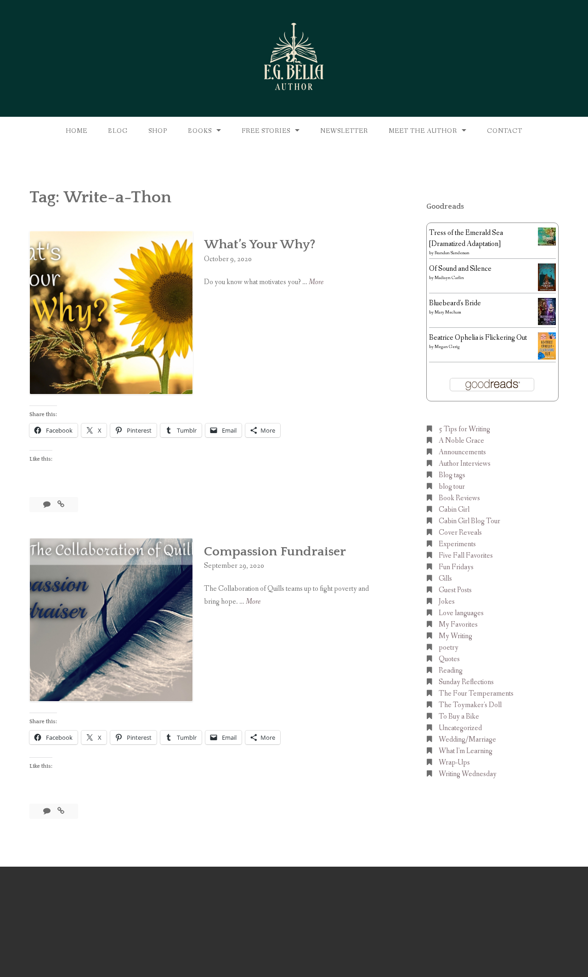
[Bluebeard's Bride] (547, 323)
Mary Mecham (448, 312)
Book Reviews (459, 498)
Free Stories (266, 131)
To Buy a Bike (459, 716)
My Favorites (458, 624)
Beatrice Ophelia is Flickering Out (478, 338)
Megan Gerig (447, 347)
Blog (118, 131)
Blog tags (452, 475)
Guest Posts (455, 590)
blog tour (452, 486)
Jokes (447, 601)
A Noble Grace (461, 441)
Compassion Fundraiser (275, 551)
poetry (448, 647)
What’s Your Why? (260, 244)
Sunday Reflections (466, 682)
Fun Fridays (456, 567)
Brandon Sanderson (452, 253)
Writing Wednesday (468, 774)
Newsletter (344, 131)
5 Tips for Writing (464, 429)
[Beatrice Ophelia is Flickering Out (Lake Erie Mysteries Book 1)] (547, 357)
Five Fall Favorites (466, 555)
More (316, 282)
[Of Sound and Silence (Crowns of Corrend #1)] (547, 289)
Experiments (457, 544)
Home (76, 131)
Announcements (462, 452)
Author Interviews (465, 464)
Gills (445, 578)
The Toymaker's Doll (470, 705)
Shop (157, 131)
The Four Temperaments (476, 693)
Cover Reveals (460, 532)
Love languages (461, 613)
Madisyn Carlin (449, 278)
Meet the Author (423, 131)
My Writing (455, 636)
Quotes (449, 659)
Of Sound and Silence (460, 269)
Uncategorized (460, 728)
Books (200, 131)
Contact (504, 131)
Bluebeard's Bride (455, 303)
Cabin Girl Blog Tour (469, 521)
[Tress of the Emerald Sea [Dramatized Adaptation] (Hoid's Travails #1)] (547, 243)
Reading (451, 670)
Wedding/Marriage (467, 739)
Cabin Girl (454, 509)
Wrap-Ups (454, 762)
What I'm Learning (465, 751)
